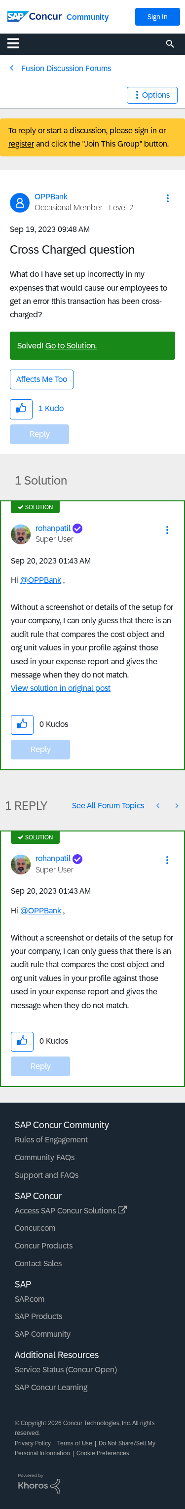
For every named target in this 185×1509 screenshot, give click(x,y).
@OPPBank (40, 580)
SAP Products (38, 1316)
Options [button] (156, 95)
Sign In (158, 17)
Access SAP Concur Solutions (66, 1211)
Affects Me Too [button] (41, 379)
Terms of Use (74, 1443)
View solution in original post (61, 688)
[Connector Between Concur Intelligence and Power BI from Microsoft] (159, 805)
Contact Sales (38, 1263)
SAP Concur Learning (51, 1387)
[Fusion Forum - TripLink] (176, 805)
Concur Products (44, 1246)
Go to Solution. (71, 345)
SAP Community (43, 1334)
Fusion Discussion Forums (66, 68)
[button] (167, 198)
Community (88, 17)
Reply (40, 434)
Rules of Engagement (51, 1139)
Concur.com (35, 1228)
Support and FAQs (46, 1175)
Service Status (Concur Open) (66, 1369)
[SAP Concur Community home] (34, 15)
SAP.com (29, 1299)
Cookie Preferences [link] (102, 1453)
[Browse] (18, 43)
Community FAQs (44, 1157)
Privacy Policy (33, 1443)
